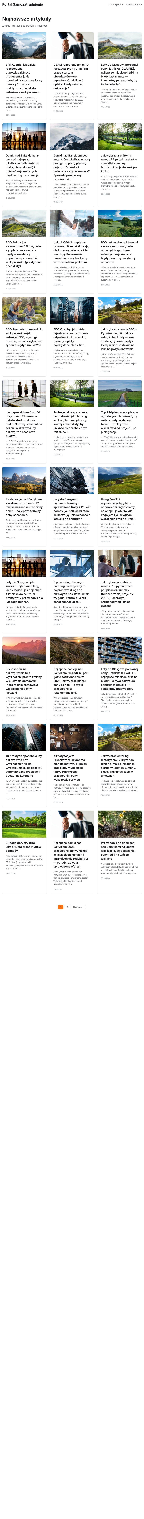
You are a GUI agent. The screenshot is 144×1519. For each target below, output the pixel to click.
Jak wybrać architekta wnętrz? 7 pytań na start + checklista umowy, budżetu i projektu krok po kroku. (119, 163)
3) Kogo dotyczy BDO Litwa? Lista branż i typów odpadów (23, 846)
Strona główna (134, 4)
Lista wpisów (116, 4)
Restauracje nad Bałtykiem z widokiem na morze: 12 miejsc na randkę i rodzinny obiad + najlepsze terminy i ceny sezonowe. (24, 507)
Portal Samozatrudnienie (22, 4)
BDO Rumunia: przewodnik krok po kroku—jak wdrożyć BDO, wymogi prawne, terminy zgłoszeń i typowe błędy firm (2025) (24, 337)
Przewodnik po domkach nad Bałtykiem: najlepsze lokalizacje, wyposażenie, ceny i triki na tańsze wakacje (118, 850)
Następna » (78, 907)
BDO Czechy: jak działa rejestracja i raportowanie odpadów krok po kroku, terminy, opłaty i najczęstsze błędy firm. (70, 337)
